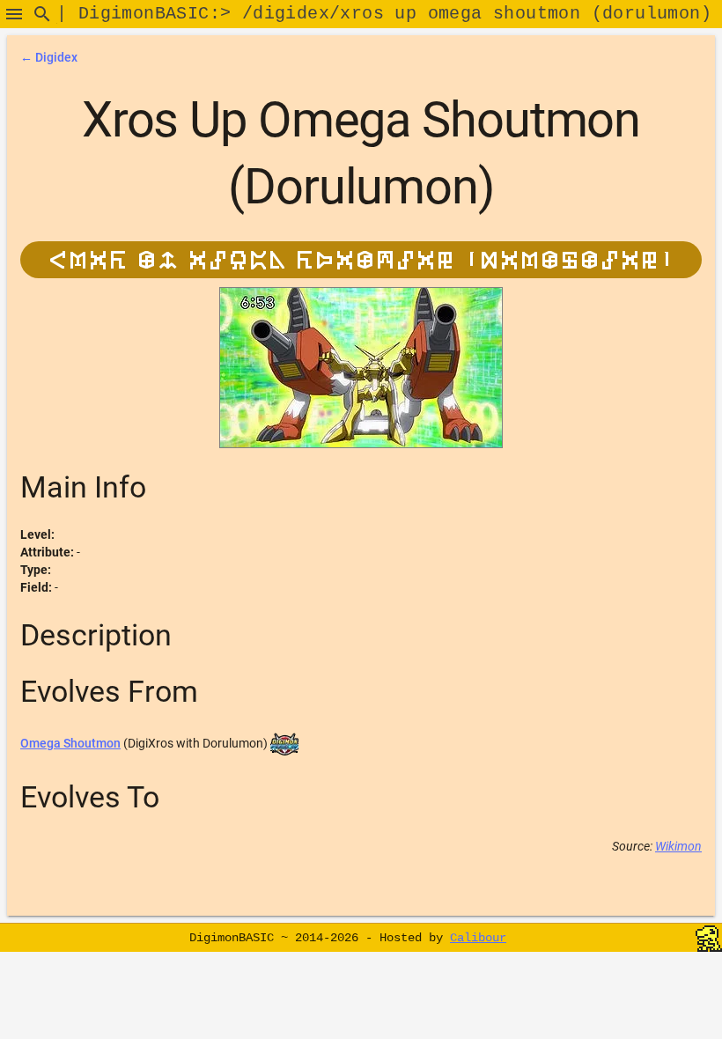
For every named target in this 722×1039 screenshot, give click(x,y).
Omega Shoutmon (70, 743)
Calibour (478, 938)
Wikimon (678, 846)
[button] (14, 14)
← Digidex (48, 57)
